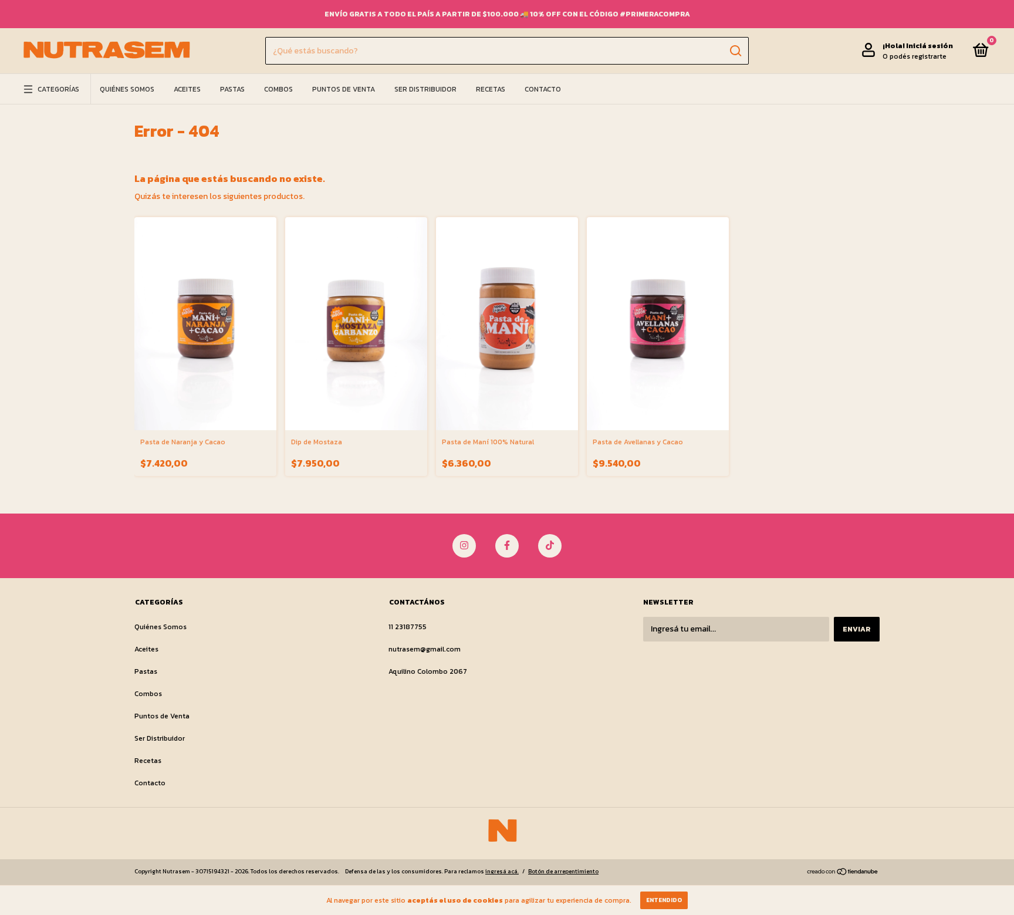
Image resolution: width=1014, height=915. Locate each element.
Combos (278, 89)
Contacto (543, 89)
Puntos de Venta (343, 89)
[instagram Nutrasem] (464, 546)
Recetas (490, 89)
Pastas (232, 89)
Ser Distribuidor (425, 89)
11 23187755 (407, 627)
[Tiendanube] (843, 873)
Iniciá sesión (929, 45)
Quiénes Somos (127, 89)
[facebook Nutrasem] (507, 546)
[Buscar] (735, 51)
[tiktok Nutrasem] (550, 546)
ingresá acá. (502, 871)
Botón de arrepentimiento (563, 871)
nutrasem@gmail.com (424, 649)
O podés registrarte (915, 56)
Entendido (664, 900)
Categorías (58, 89)
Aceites (187, 89)
